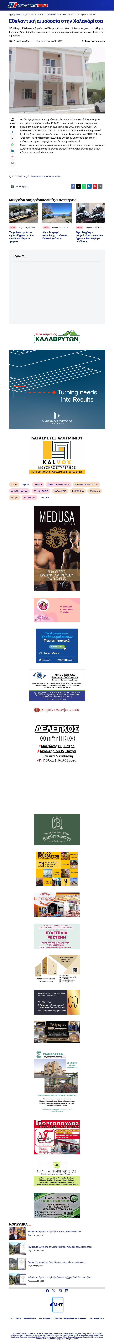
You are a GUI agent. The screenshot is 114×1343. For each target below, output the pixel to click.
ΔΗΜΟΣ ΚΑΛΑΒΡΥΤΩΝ (86, 484)
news (12, 227)
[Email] (12, 163)
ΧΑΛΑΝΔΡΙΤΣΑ (52, 14)
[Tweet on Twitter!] (12, 138)
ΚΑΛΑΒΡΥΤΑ (60, 491)
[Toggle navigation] (105, 5)
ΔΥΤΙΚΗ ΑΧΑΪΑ (41, 491)
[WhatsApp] (12, 144)
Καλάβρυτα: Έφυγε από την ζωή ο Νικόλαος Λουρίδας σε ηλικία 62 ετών (60, 1247)
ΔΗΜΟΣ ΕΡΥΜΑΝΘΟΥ (58, 484)
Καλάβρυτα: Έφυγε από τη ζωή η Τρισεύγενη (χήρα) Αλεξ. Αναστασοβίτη (59, 1277)
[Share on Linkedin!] (12, 150)
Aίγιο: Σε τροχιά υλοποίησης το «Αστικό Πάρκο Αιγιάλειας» (54, 235)
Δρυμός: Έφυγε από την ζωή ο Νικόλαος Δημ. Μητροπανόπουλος (56, 1262)
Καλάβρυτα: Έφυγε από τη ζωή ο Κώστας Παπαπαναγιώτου (54, 1231)
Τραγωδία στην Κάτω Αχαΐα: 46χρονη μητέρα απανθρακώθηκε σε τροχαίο (21, 237)
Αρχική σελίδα (14, 14)
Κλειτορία (95, 491)
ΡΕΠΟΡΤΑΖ (29, 497)
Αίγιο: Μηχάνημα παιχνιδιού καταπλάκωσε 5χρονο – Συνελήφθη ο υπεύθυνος (89, 237)
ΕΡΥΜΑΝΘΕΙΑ (37, 14)
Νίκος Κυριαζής (21, 41)
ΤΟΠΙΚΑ (45, 497)
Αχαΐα (25, 14)
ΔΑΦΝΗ (38, 484)
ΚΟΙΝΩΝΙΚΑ (78, 491)
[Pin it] (12, 156)
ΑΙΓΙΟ (14, 484)
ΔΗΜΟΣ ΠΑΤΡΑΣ (19, 491)
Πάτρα (14, 497)
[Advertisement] (57, 788)
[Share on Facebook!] (12, 131)
